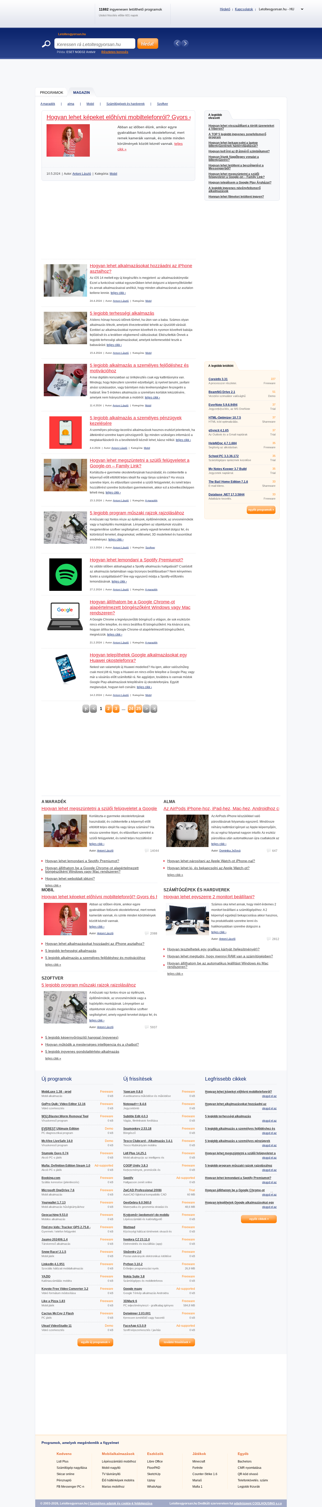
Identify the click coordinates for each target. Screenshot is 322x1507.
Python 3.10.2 (133, 1264)
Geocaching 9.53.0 (55, 1215)
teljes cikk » (53, 885)
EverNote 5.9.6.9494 (223, 405)
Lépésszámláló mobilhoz (119, 1461)
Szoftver (162, 104)
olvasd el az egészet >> (269, 1097)
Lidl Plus (62, 1461)
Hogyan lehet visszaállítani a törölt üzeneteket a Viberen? (241, 127)
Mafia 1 (197, 1486)
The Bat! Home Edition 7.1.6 (228, 481)
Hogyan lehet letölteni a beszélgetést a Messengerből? (236, 167)
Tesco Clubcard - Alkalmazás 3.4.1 (148, 1141)
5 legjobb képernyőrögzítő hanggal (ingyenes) (81, 1037)
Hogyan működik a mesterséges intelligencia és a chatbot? (92, 1044)
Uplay (151, 1480)
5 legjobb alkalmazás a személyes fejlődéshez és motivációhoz (95, 958)
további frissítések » (177, 1342)
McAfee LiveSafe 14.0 (57, 1141)
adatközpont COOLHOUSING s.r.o (258, 1503)
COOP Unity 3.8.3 (135, 1165)
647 (274, 851)
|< (86, 708)
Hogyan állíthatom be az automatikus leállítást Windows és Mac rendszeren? (217, 965)
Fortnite (197, 1468)
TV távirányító (111, 1474)
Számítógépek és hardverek (125, 104)
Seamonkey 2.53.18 (137, 1128)
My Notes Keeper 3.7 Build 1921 (228, 470)
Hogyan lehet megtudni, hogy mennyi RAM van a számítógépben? (220, 956)
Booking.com (51, 1178)
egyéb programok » (261, 509)
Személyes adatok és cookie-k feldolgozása (121, 1503)
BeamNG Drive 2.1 (222, 392)
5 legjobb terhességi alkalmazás (122, 313)
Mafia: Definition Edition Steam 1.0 (66, 1165)
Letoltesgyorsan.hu (72, 34)
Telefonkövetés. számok (254, 1480)
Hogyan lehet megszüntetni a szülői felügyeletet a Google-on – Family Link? (237, 175)
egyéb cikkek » (259, 1218)
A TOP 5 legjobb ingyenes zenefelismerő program (237, 135)
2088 (153, 933)
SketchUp (153, 1474)
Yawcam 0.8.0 (133, 1091)
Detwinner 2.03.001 (137, 1313)
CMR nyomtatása (249, 1468)
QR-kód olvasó (248, 1474)
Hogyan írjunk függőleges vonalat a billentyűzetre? (234, 158)
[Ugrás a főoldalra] (66, 18)
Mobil (90, 104)
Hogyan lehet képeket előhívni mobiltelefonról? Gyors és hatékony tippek (143, 117)
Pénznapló (64, 1480)
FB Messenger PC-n (70, 1486)
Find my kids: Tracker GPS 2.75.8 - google (66, 1228)
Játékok (199, 1454)
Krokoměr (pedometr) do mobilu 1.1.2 (146, 1216)
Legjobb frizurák (249, 1486)
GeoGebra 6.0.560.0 (137, 1202)
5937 (153, 1027)
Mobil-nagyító (111, 1468)
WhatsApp (154, 1486)
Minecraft (198, 1461)
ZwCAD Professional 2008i (142, 1190)
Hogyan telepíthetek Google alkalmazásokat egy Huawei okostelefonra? (239, 1204)
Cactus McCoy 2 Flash (58, 1313)
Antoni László (81, 173)
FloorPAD (153, 1468)
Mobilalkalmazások (118, 1454)
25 (138, 708)
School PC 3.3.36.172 (224, 456)
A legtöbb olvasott (215, 116)
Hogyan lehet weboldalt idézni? (70, 878)
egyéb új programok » (95, 1342)
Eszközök (155, 1454)
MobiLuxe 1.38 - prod (56, 1091)
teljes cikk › (118, 293)
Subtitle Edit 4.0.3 (135, 1116)
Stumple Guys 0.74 (55, 1153)
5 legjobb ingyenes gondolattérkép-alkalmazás (82, 1051)
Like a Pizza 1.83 (53, 1301)
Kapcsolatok (244, 9)
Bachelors (245, 1461)
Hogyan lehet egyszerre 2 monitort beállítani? (209, 896)
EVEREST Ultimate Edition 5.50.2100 (60, 1130)
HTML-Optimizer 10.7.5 (225, 417)
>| (154, 708)
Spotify (128, 1178)
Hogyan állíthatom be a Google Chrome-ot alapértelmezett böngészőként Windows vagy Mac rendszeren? (140, 607)
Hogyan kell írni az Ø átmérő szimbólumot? (239, 151)
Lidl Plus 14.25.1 (134, 1153)
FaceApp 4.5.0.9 (134, 1325)
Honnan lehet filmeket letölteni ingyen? (236, 196)
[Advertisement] (161, 73)
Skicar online (65, 1474)
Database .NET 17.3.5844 (227, 494)
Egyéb (243, 1454)
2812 (275, 939)
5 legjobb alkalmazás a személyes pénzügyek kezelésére (237, 1142)
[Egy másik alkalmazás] (185, 43)
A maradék (48, 104)
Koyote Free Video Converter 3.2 (65, 1289)
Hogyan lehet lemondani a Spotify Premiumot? (136, 559)
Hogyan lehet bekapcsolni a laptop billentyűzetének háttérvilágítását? (233, 144)
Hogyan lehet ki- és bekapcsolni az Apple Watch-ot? (208, 868)
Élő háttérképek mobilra (118, 1480)
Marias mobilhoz (113, 1486)
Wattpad (129, 1227)
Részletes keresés (114, 52)
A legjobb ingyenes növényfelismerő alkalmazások (235, 189)
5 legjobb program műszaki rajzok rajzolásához (137, 512)
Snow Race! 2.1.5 (54, 1252)
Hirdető (225, 9)
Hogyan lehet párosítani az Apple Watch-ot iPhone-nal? (211, 861)
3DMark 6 (130, 1301)
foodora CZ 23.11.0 (136, 1239)
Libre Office (155, 1461)
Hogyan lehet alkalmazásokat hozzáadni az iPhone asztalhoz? (94, 944)
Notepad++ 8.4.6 (134, 1104)
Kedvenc (64, 1454)
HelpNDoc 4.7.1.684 (223, 443)
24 (131, 708)
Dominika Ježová (229, 850)
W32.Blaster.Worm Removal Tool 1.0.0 (65, 1118)
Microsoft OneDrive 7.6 (58, 1190)
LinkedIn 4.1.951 (53, 1264)
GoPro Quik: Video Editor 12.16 (64, 1104)
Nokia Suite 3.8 (134, 1276)
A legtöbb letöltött (220, 366)
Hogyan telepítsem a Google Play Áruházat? (240, 182)
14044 (154, 851)
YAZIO (46, 1276)
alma (70, 104)
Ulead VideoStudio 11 (57, 1325)
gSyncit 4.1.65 (219, 430)
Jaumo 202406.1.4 (55, 1239)
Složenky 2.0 (132, 1252)
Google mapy (132, 1289)
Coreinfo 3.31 (218, 379)
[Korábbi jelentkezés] (177, 43)
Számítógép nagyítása (72, 1468)
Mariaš (197, 1480)
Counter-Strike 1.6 (204, 1474)
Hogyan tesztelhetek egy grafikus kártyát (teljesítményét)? (213, 949)
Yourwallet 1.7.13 (54, 1202)
